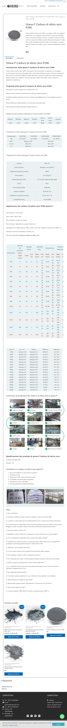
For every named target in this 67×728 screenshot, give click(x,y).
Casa (4, 6)
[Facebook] (28, 716)
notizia (42, 6)
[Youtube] (35, 716)
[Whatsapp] (62, 716)
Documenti (20, 58)
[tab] (9, 58)
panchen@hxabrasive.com (60, 0)
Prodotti (18, 6)
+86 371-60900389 (49, 0)
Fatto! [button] (58, 724)
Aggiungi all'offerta (13, 636)
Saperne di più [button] (13, 725)
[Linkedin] (39, 716)
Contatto (52, 6)
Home (27, 16)
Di (9, 6)
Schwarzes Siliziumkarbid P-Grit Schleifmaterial (42, 16)
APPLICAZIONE (32, 6)
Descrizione (9, 58)
